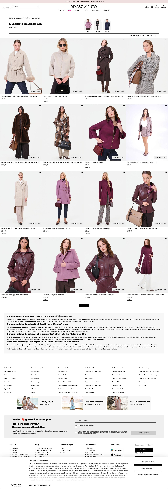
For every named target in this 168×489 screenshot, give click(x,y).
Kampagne (142, 382)
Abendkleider (89, 378)
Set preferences (146, 468)
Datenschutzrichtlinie (44, 450)
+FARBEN (45, 101)
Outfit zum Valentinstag (119, 392)
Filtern (149, 36)
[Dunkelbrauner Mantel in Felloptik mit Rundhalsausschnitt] (21, 132)
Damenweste (35, 378)
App (63, 448)
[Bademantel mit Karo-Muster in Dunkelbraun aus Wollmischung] (63, 132)
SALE (69, 10)
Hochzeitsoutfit (89, 368)
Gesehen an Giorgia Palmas (147, 378)
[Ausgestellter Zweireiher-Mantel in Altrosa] (63, 199)
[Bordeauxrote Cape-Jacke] (105, 132)
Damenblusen (8, 385)
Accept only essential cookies (148, 474)
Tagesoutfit (115, 382)
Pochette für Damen (64, 375)
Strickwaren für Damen (64, 368)
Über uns (90, 448)
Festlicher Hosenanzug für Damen (68, 392)
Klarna (64, 452)
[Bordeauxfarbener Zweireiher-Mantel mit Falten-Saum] (147, 265)
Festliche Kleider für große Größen (68, 385)
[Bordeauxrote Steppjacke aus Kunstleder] (21, 265)
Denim (33, 392)
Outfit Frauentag (144, 368)
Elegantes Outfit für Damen (93, 385)
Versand (14, 452)
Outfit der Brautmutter (118, 371)
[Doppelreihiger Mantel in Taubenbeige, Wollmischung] (21, 199)
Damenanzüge (35, 382)
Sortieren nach (135, 36)
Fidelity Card (66, 450)
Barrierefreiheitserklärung (95, 454)
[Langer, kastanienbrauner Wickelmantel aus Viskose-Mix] (105, 66)
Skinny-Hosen (35, 385)
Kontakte (15, 448)
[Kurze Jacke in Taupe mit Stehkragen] (63, 66)
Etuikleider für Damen (10, 371)
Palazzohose (34, 389)
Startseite (13, 18)
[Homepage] (84, 6)
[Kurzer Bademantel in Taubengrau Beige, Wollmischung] (21, 66)
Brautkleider (88, 375)
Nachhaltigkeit (92, 456)
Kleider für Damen (9, 368)
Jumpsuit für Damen (10, 378)
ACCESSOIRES (96, 10)
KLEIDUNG (77, 10)
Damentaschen (62, 371)
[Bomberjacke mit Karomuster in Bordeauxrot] (147, 132)
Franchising (91, 450)
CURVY (86, 10)
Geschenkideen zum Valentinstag (149, 371)
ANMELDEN (144, 450)
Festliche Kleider (89, 392)
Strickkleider (7, 375)
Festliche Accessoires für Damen (67, 389)
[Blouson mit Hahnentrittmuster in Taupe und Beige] (147, 66)
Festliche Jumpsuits (118, 368)
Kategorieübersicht (43, 454)
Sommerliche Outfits (118, 389)
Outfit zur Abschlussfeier (119, 378)
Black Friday (142, 385)
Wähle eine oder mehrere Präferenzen (84, 425)
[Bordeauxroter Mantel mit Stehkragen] (105, 199)
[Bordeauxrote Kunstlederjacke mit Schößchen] (147, 199)
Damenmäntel (8, 392)
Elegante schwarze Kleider (92, 382)
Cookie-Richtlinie (42, 452)
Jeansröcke (7, 382)
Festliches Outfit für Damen (93, 371)
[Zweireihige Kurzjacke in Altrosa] (63, 265)
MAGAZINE (107, 10)
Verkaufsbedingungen (44, 448)
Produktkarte (41, 456)
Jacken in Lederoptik (37, 368)
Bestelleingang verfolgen (20, 454)
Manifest (90, 452)
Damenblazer (35, 375)
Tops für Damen (8, 389)
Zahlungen (15, 450)
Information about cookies (38, 485)
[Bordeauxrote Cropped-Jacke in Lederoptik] (105, 265)
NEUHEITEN (61, 10)
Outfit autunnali (116, 385)
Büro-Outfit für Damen (118, 375)
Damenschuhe (62, 378)
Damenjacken (35, 371)
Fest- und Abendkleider (65, 382)
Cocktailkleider (89, 389)
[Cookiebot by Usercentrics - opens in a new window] (16, 485)
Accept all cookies (148, 462)
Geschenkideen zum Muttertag (148, 375)
